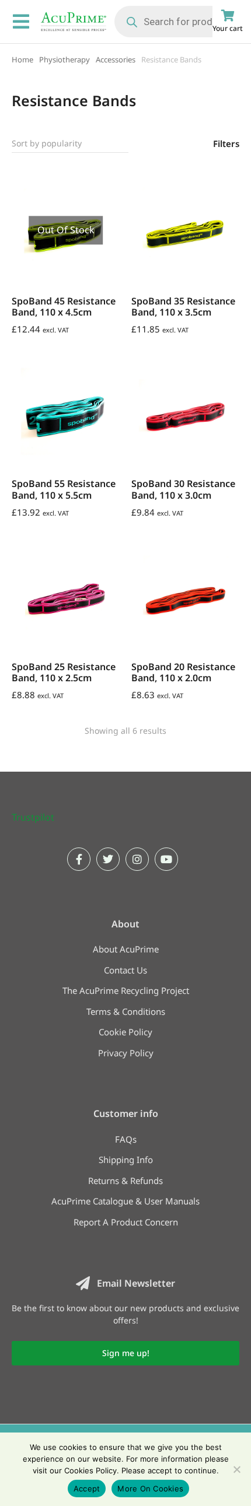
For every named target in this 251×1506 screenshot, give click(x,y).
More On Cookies (150, 1488)
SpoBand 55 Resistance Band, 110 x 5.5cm (64, 489)
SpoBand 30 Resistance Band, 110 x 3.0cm (183, 489)
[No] (236, 1469)
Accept (87, 1488)
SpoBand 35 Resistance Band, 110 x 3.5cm (183, 306)
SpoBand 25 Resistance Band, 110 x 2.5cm (64, 672)
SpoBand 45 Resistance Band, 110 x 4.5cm (64, 306)
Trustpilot (33, 817)
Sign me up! (125, 1352)
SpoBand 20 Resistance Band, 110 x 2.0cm (183, 672)
